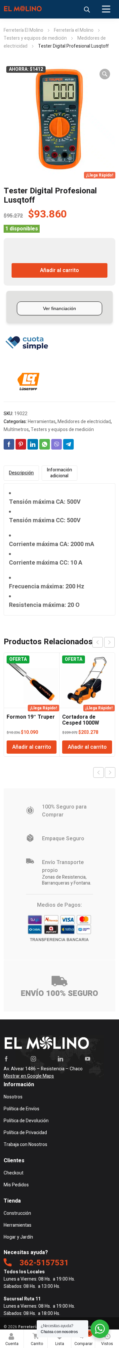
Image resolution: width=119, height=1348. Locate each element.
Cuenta (12, 1344)
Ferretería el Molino (74, 30)
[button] (104, 74)
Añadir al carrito (59, 270)
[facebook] (6, 1058)
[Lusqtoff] (28, 382)
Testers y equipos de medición (35, 38)
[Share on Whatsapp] (44, 444)
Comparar (83, 1338)
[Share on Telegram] (68, 444)
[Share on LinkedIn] (32, 444)
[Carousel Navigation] (103, 642)
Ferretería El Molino (23, 30)
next (109, 642)
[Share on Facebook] (9, 444)
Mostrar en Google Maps (29, 1076)
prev (97, 642)
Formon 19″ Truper (31, 717)
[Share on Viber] (56, 444)
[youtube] (87, 1058)
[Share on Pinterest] (21, 444)
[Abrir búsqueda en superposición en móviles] (87, 10)
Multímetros (16, 429)
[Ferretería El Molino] (23, 9)
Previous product (98, 772)
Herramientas (42, 421)
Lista (61, 1338)
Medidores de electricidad (84, 421)
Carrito (37, 1338)
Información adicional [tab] (59, 472)
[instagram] (33, 1058)
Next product (110, 772)
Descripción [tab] (21, 472)
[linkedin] (60, 1058)
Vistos (107, 1344)
